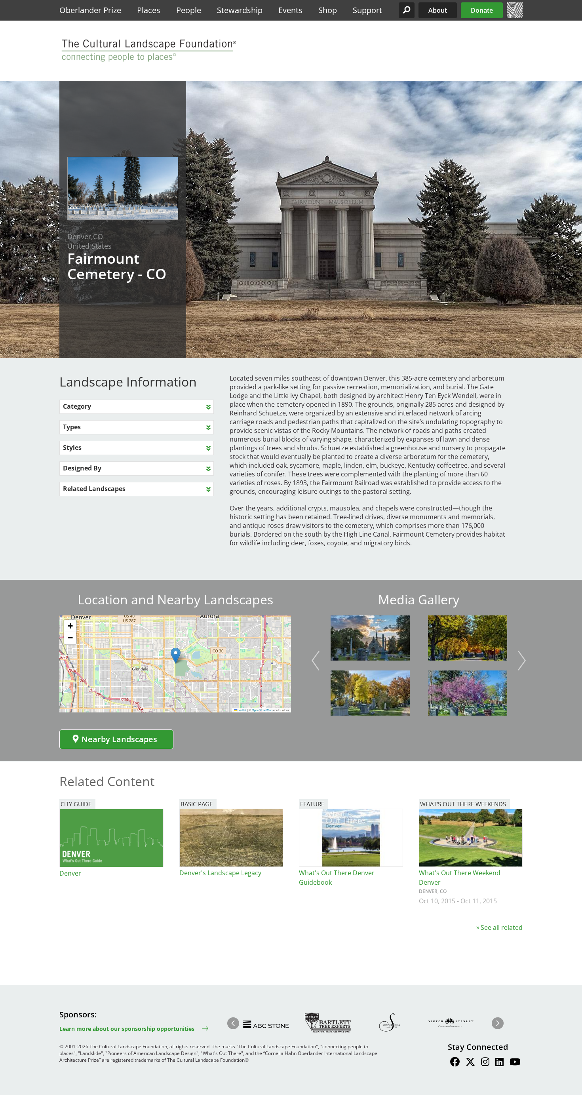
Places (148, 10)
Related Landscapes (94, 488)
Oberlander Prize (90, 10)
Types (72, 427)
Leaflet (241, 710)
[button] (407, 10)
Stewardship (239, 10)
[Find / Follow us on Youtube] (515, 1063)
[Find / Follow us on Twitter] (470, 1063)
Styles (72, 447)
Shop (327, 10)
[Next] (522, 660)
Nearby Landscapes (119, 739)
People (188, 10)
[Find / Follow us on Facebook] (455, 1063)
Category (77, 406)
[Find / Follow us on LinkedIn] (499, 1063)
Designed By (82, 468)
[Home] (515, 15)
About (437, 10)
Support (367, 10)
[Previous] (315, 660)
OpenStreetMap (262, 710)
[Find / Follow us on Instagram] (485, 1063)
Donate (482, 10)
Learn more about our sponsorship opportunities (126, 1028)
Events (290, 10)
